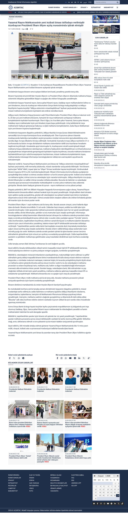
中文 (90, 2)
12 (103, 489)
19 (103, 492)
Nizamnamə (55, 480)
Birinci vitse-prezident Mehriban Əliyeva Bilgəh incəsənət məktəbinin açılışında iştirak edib (78, 424)
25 (100, 495)
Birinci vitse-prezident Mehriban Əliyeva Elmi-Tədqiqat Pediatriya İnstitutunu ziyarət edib (20, 424)
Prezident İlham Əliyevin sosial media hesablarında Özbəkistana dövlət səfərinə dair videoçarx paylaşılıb (49, 459)
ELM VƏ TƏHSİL (34, 475)
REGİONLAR (12, 486)
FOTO (31, 491)
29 (115, 495)
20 (108, 492)
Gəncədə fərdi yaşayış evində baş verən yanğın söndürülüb (106, 105)
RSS (72, 480)
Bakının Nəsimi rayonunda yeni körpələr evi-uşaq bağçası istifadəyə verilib (50, 424)
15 (115, 489)
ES (81, 2)
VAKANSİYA (54, 491)
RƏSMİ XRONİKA (54, 7)
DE (75, 2)
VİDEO (31, 488)
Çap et (24, 29)
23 (118, 492)
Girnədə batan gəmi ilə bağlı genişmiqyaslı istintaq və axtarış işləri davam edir (105, 155)
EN (72, 2)
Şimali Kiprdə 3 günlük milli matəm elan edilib (103, 87)
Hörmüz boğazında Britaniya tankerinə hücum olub (104, 124)
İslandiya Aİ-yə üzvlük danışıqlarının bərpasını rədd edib (106, 164)
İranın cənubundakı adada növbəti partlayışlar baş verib (106, 53)
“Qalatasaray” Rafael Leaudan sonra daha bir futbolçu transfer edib (105, 44)
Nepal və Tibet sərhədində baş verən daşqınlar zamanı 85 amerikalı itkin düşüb (104, 96)
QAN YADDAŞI (34, 483)
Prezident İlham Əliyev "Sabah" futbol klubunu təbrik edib (20, 457)
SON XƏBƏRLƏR (101, 38)
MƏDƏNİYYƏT (108, 7)
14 (111, 489)
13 (108, 489)
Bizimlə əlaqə (55, 475)
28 (111, 495)
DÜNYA (31, 480)
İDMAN (31, 478)
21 (111, 492)
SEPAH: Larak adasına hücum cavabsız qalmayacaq (104, 61)
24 (95, 495)
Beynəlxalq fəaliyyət (59, 486)
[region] (107, 106)
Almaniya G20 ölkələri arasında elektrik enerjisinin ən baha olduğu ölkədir (106, 133)
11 (100, 489)
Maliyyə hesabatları (58, 483)
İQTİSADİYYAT (96, 7)
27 (108, 495)
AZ (66, 2)
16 (118, 489)
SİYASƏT (84, 7)
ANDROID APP (76, 483)
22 (115, 492)
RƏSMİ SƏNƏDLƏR (69, 7)
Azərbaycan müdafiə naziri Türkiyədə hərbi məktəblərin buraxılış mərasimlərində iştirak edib (105, 114)
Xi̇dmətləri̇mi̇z (56, 488)
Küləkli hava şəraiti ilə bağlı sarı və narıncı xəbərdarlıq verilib (30, 12)
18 (100, 492)
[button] (50, 53)
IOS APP (74, 486)
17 (95, 492)
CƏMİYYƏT (12, 488)
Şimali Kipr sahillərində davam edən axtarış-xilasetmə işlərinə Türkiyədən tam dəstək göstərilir (105, 70)
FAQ (72, 478)
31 (95, 498)
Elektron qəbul (77, 475)
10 (95, 489)
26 (103, 495)
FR (78, 2)
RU (69, 2)
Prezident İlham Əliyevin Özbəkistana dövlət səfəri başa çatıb (78, 457)
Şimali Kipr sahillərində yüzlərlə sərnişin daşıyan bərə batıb (86, 12)
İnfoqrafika (34, 486)
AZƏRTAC (25, 85)
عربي (85, 2)
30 (118, 495)
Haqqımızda (55, 478)
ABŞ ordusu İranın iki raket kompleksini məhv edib (103, 79)
